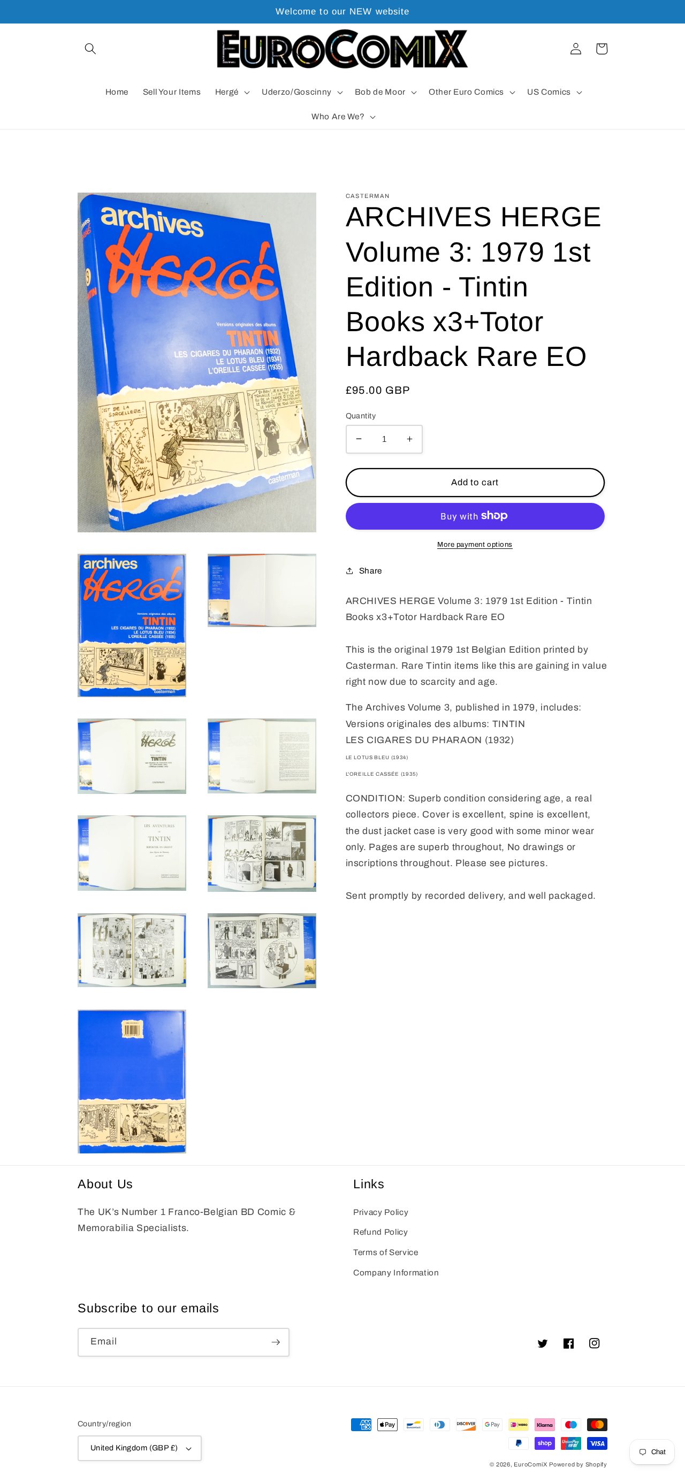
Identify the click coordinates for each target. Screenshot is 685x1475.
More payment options (475, 544)
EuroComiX (530, 1464)
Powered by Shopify (578, 1464)
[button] (90, 49)
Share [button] (370, 570)
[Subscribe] (275, 1342)
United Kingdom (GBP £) (134, 1447)
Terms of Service (385, 1252)
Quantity (361, 415)
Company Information (396, 1272)
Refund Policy (380, 1231)
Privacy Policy (380, 1212)
